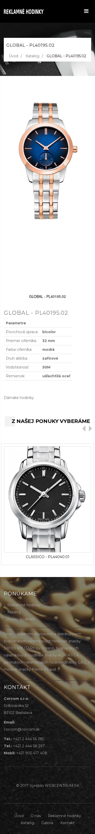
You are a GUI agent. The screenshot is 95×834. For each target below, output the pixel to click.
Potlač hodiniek (21, 619)
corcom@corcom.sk (22, 729)
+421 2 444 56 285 (28, 739)
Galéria (47, 823)
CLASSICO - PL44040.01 (47, 557)
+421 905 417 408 (31, 753)
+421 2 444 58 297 (29, 746)
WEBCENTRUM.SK (62, 785)
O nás (36, 816)
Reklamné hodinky (24, 605)
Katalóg (32, 56)
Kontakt (67, 823)
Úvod (13, 56)
